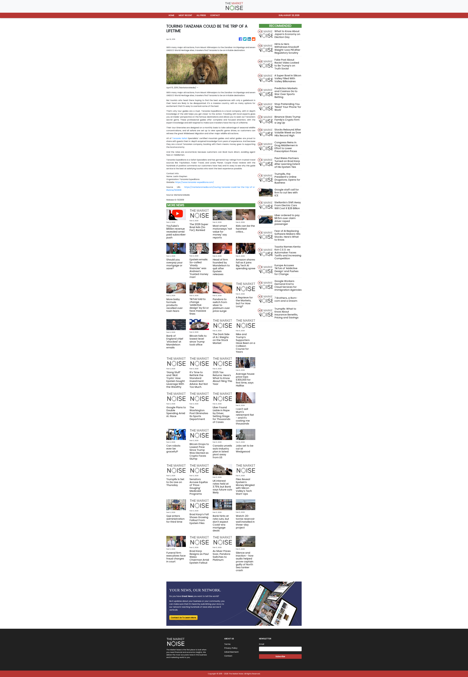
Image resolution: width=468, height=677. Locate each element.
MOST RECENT (185, 15)
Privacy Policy (230, 648)
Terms (227, 644)
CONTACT (215, 15)
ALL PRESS (201, 15)
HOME (171, 15)
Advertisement (231, 652)
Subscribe (280, 656)
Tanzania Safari (180, 138)
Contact (228, 655)
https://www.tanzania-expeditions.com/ (194, 182)
